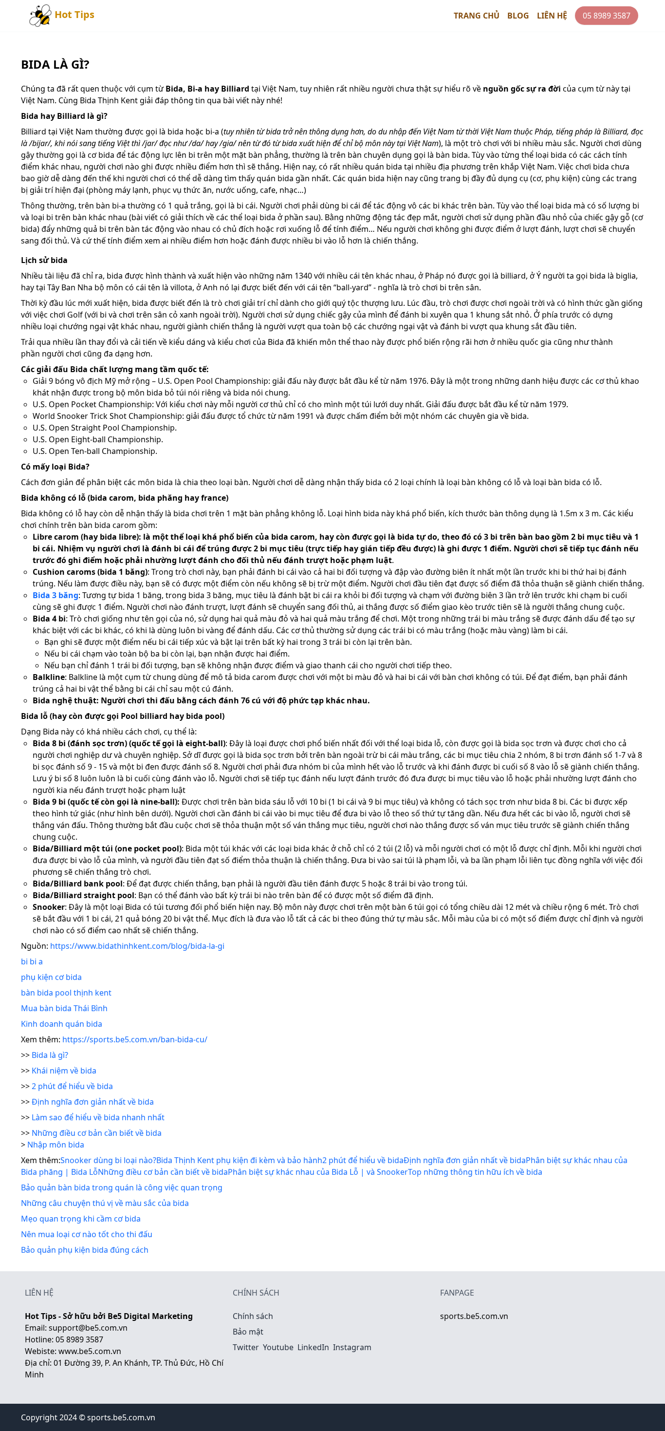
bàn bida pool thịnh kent (66, 992)
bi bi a (32, 961)
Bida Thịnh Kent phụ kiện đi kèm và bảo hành (239, 1160)
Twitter (246, 1347)
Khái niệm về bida (64, 1070)
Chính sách (253, 1316)
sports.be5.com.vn (474, 1316)
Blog (518, 15)
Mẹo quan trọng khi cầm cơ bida (81, 1218)
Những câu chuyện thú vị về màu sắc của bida (105, 1203)
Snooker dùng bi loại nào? (108, 1160)
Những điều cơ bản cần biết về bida (97, 1133)
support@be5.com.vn (88, 1327)
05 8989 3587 (606, 15)
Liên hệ (552, 15)
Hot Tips (74, 14)
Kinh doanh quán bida (61, 1023)
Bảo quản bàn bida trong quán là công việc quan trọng (121, 1187)
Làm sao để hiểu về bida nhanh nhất (98, 1117)
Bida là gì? (50, 1055)
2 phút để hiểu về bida (72, 1086)
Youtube (278, 1347)
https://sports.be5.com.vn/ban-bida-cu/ (134, 1039)
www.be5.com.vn (89, 1351)
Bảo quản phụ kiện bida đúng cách (84, 1249)
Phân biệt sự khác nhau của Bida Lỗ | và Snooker (318, 1172)
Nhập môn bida (55, 1144)
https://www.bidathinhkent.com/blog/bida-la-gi (137, 946)
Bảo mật (248, 1331)
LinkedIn (313, 1347)
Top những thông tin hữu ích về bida (475, 1172)
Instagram (352, 1347)
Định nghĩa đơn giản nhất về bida (93, 1101)
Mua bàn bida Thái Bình (64, 1008)
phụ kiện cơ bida (51, 977)
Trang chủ (476, 15)
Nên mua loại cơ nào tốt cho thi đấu (86, 1234)
